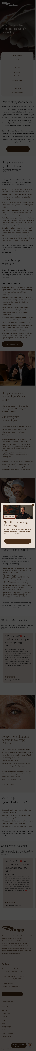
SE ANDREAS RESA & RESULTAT (17, 541)
